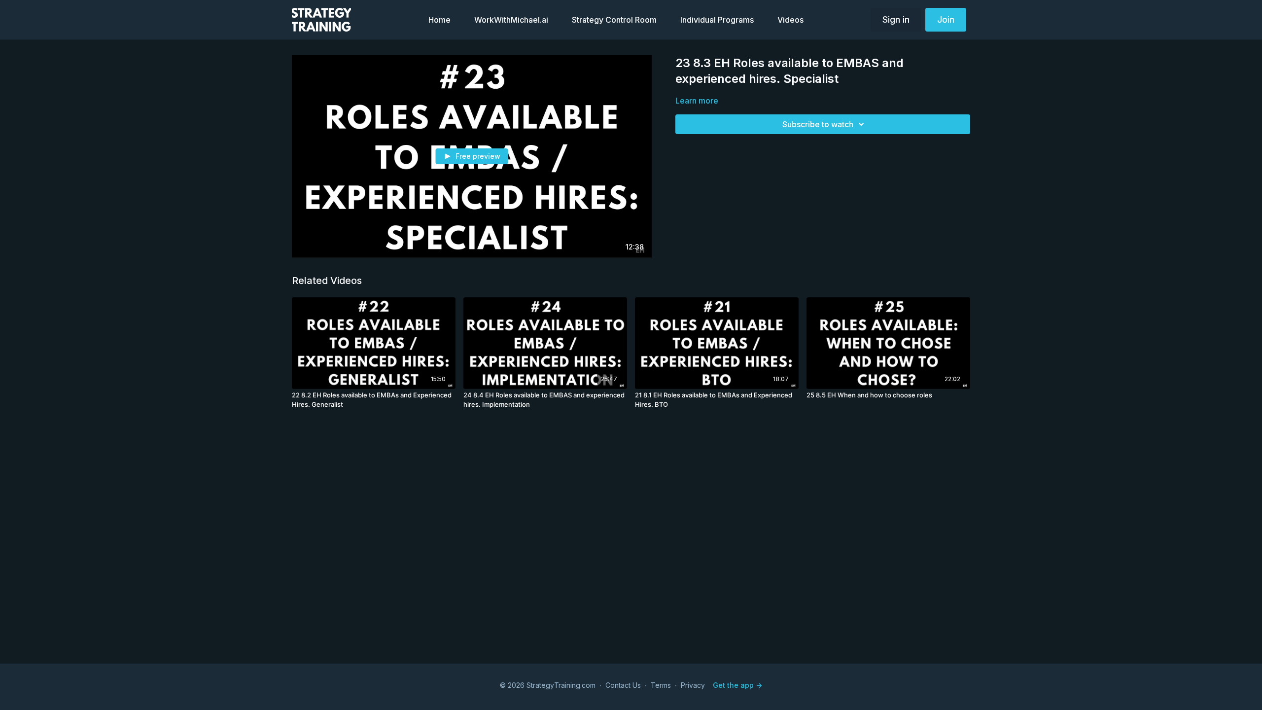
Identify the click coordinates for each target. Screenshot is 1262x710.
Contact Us (623, 685)
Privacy (693, 685)
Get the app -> (737, 685)
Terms (661, 685)
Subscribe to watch (817, 124)
